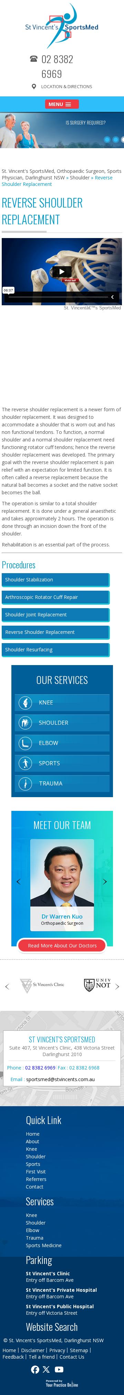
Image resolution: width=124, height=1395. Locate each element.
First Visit (36, 1171)
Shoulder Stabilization (29, 579)
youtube (60, 1369)
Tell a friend (42, 1356)
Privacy (57, 1350)
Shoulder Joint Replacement (36, 614)
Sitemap (79, 1350)
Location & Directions (66, 86)
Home (33, 1134)
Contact (34, 1186)
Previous (18, 882)
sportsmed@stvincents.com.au (60, 1079)
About (32, 1141)
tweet (47, 1369)
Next (105, 882)
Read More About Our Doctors (62, 945)
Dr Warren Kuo (62, 916)
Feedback (13, 1356)
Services (40, 1201)
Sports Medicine (44, 1245)
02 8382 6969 (57, 66)
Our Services (62, 680)
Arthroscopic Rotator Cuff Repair (41, 597)
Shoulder (80, 177)
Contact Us (72, 1356)
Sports (49, 763)
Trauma (50, 783)
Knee (46, 702)
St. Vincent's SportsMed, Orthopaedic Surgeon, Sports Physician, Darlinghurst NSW (62, 174)
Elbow (48, 743)
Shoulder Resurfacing (28, 649)
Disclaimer (32, 1350)
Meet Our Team (62, 825)
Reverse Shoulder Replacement (40, 632)
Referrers (36, 1179)
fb (34, 1369)
